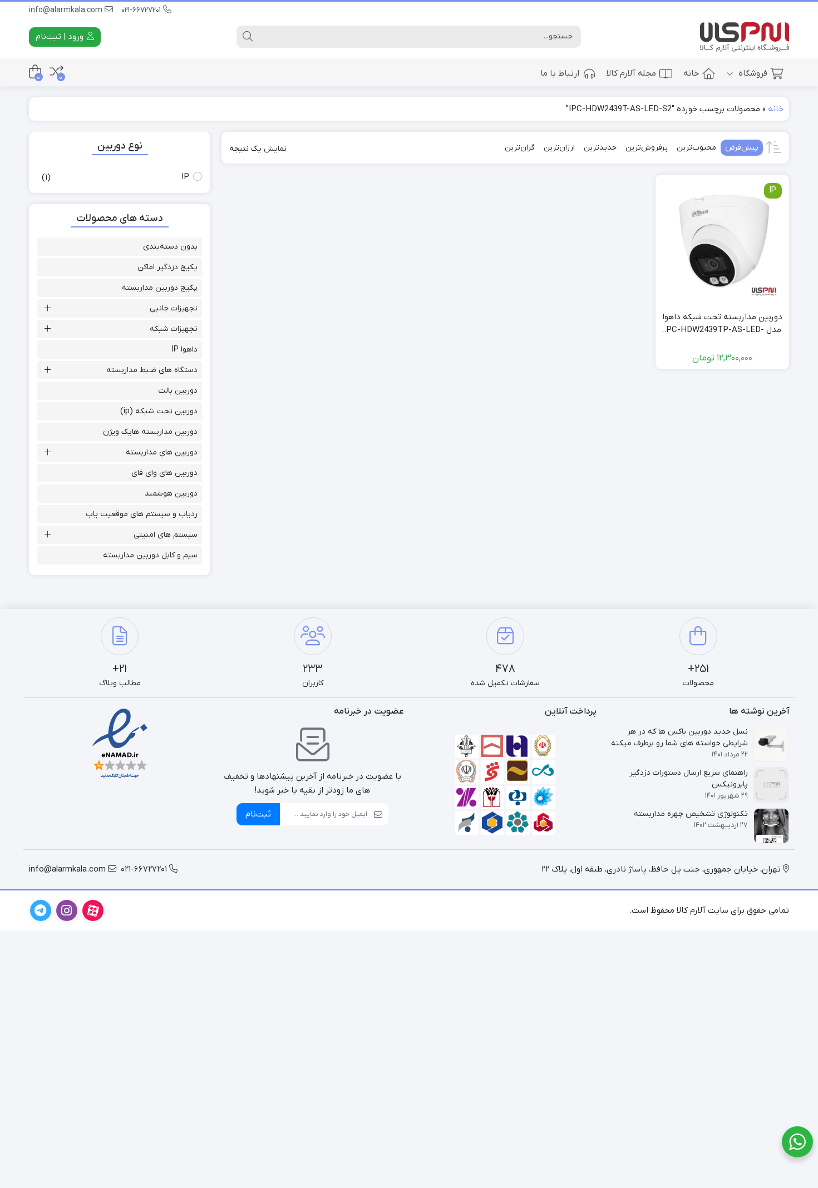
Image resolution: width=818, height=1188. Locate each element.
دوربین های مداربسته (162, 452)
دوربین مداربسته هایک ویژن (150, 432)
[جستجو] (247, 37)
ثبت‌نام (258, 814)
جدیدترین (600, 147)
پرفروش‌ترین (646, 147)
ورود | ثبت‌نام (61, 36)
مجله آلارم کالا (631, 73)
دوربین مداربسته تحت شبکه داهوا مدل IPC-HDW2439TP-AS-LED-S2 (722, 323)
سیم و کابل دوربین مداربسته (150, 555)
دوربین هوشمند (171, 493)
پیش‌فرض (741, 147)
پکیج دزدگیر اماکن (167, 267)
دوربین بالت (178, 390)
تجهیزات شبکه (174, 329)
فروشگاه (751, 73)
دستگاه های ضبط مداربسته (152, 370)
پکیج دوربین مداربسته (160, 288)
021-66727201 (142, 10)
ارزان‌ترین (559, 147)
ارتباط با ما (559, 73)
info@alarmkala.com (67, 10)
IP (185, 176)
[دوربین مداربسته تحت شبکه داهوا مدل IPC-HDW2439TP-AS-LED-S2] (722, 241)
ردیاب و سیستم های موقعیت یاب (142, 514)
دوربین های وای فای (164, 473)
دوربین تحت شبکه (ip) (159, 411)
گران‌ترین (520, 147)
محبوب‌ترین (696, 147)
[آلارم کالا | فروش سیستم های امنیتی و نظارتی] (744, 37)
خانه (691, 73)
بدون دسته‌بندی (170, 246)
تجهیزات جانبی (174, 308)
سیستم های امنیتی (166, 534)
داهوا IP (185, 349)
